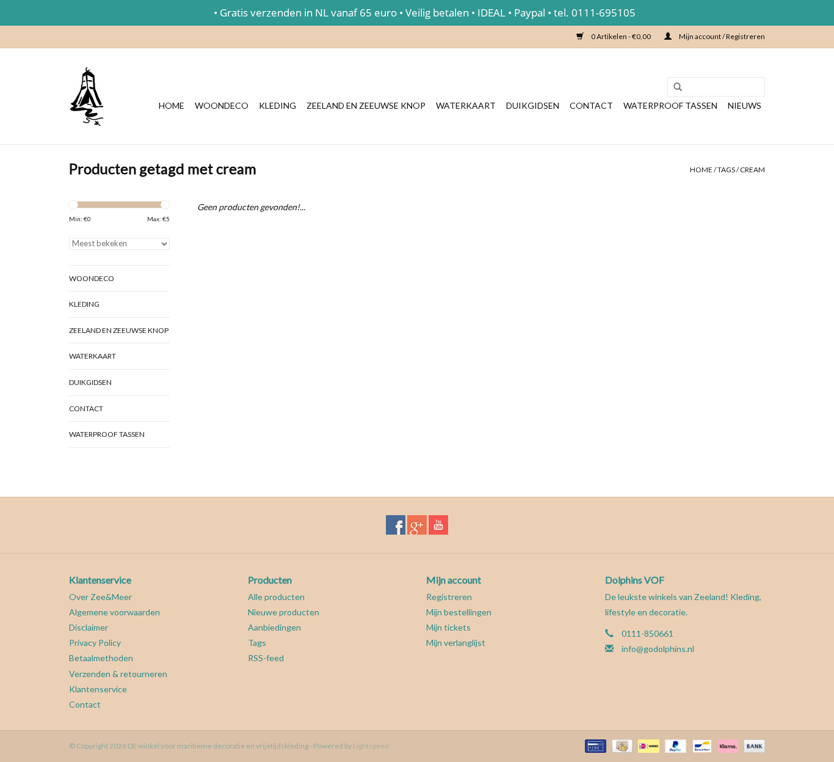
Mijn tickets (448, 627)
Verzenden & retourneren (118, 674)
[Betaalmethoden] (594, 745)
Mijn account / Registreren (721, 36)
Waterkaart (466, 105)
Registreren (449, 597)
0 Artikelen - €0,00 (621, 36)
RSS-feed (266, 658)
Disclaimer (88, 627)
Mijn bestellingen (458, 612)
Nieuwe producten (283, 612)
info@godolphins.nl (658, 648)
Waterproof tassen (670, 105)
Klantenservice (98, 689)
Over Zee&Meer (100, 597)
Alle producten (276, 597)
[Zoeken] (673, 87)
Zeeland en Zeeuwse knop (366, 105)
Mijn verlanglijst (455, 642)
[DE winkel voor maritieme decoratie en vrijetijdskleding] (86, 96)
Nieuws (744, 105)
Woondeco (221, 105)
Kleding (277, 105)
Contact (591, 105)
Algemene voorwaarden (114, 612)
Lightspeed (371, 745)
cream (752, 169)
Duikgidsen (532, 105)
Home (171, 105)
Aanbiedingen (274, 627)
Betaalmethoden (101, 658)
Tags (726, 169)
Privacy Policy (95, 642)
